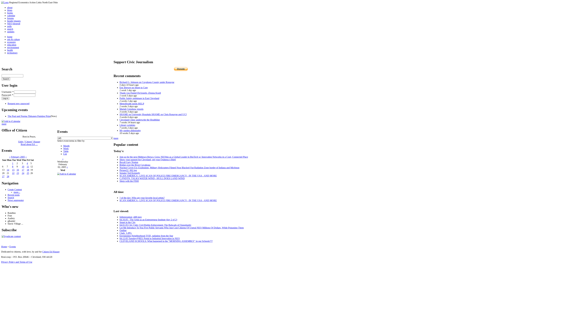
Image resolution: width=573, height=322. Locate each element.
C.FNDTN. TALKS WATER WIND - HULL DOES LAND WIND (152, 178)
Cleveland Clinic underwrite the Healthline (140, 120)
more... (17, 192)
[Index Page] (5, 2)
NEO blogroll (13, 23)
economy (11, 42)
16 (18, 170)
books (10, 13)
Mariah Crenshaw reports (131, 109)
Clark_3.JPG (126, 233)
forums (10, 18)
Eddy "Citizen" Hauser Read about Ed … (29, 143)
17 (23, 170)
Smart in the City (127, 222)
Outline (123, 230)
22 (13, 173)
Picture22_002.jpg (128, 170)
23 (18, 173)
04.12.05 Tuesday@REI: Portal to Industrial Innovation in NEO (150, 238)
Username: (8, 92)
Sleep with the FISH (129, 181)
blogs (9, 10)
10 (23, 166)
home (9, 36)
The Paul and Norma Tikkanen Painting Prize (29, 116)
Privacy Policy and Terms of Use (16, 262)
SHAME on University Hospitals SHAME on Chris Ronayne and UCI (153, 114)
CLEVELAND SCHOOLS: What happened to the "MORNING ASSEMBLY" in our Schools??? (166, 241)
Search (11, 197)
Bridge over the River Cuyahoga (135, 165)
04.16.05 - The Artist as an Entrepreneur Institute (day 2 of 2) (148, 219)
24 (23, 173)
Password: (7, 95)
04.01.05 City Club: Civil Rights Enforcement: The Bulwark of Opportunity (155, 225)
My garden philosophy (130, 130)
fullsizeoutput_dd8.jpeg (131, 217)
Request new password (18, 103)
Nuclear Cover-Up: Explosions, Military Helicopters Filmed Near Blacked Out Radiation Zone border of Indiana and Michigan (179, 167)
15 (13, 170)
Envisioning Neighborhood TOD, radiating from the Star (146, 235)
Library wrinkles (127, 125)
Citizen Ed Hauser (51, 251)
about (9, 7)
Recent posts (14, 195)
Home (4, 246)
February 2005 (18, 157)
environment (13, 47)
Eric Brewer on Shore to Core (134, 87)
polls (9, 26)
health (10, 50)
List (65, 154)
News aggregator (16, 200)
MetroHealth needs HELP (132, 103)
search (10, 29)
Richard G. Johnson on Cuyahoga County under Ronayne (147, 82)
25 (28, 173)
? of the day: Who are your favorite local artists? (142, 197)
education (11, 45)
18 (28, 170)
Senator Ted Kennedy (130, 173)
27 (3, 176)
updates (10, 31)
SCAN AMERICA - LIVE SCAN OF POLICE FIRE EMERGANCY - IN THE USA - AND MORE (168, 175)
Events (12, 246)
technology (12, 53)
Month (66, 146)
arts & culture (13, 39)
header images (14, 21)
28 (8, 176)
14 (8, 170)
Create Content (15, 189)
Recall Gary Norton (129, 162)
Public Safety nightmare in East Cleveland (139, 98)
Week (66, 148)
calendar (11, 15)
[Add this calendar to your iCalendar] (11, 121)
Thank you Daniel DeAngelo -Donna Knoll (140, 93)
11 (28, 166)
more (4, 124)
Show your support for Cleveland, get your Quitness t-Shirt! (148, 159)
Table (65, 151)
